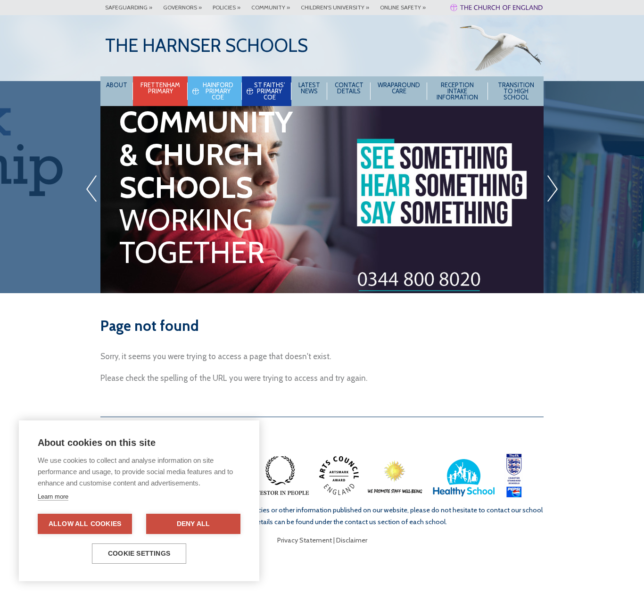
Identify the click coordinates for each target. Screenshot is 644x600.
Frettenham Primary (160, 88)
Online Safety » (403, 7)
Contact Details (349, 88)
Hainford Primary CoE (218, 91)
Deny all (193, 523)
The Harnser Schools (206, 45)
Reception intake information (457, 91)
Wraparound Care (399, 88)
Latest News (309, 88)
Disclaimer (351, 540)
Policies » (226, 7)
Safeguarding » (128, 7)
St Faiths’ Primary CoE (269, 91)
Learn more (53, 496)
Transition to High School (516, 91)
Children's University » (335, 7)
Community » (270, 7)
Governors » (182, 7)
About (116, 85)
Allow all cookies (85, 523)
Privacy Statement (304, 540)
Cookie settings (139, 553)
